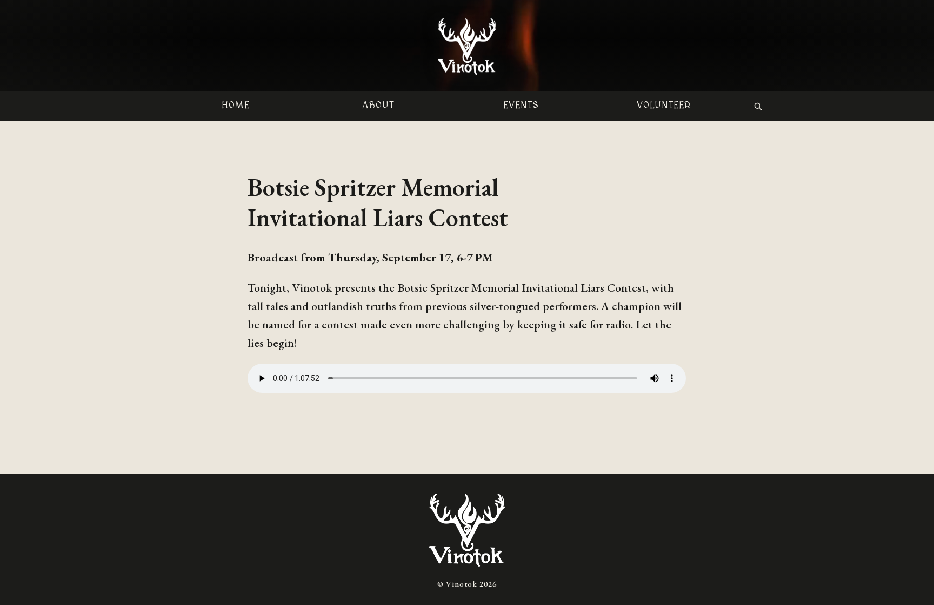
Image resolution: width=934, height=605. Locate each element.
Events (521, 105)
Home (236, 105)
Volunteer (664, 105)
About (378, 105)
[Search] (758, 106)
